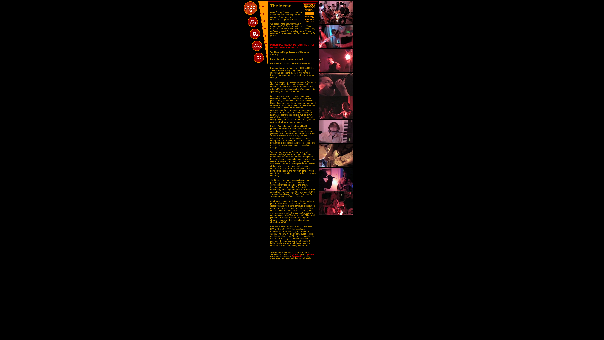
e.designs (310, 254)
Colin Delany (293, 254)
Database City (297, 256)
